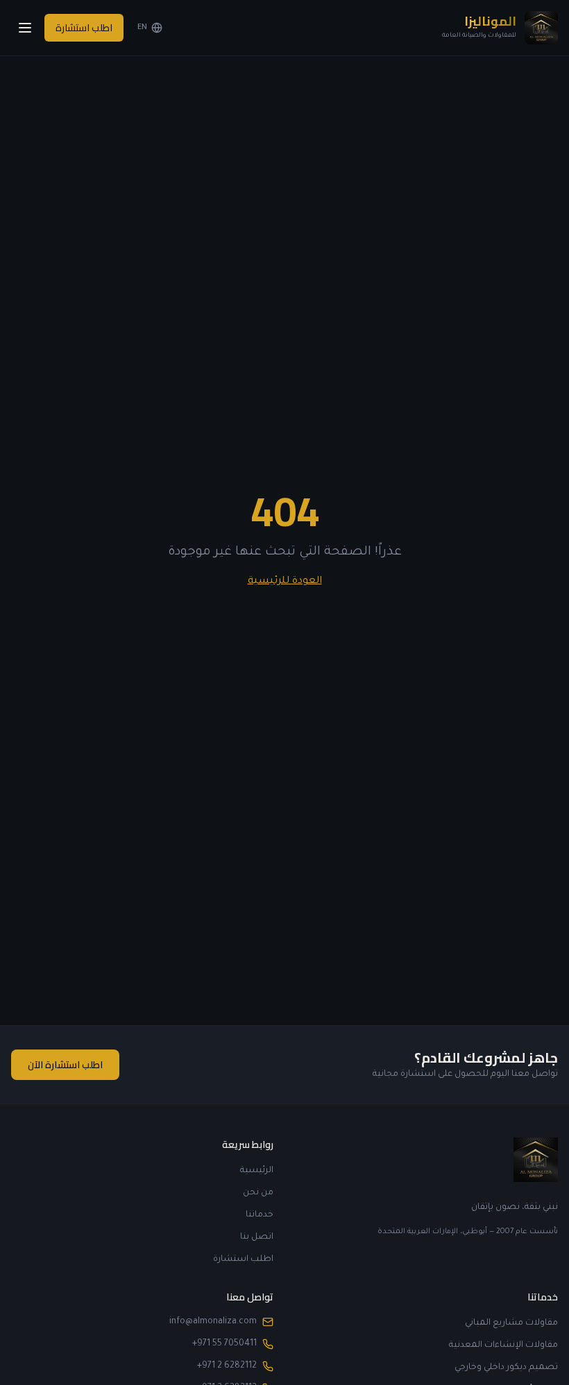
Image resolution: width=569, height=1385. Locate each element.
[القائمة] (25, 28)
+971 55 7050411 (224, 1344)
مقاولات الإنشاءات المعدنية (503, 1345)
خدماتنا (259, 1215)
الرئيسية (256, 1171)
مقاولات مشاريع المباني (511, 1323)
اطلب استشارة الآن (65, 1065)
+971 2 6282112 (227, 1366)
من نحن (258, 1193)
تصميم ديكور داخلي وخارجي (506, 1368)
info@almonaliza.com (213, 1322)
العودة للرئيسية (285, 581)
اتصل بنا (256, 1237)
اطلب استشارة (84, 28)
